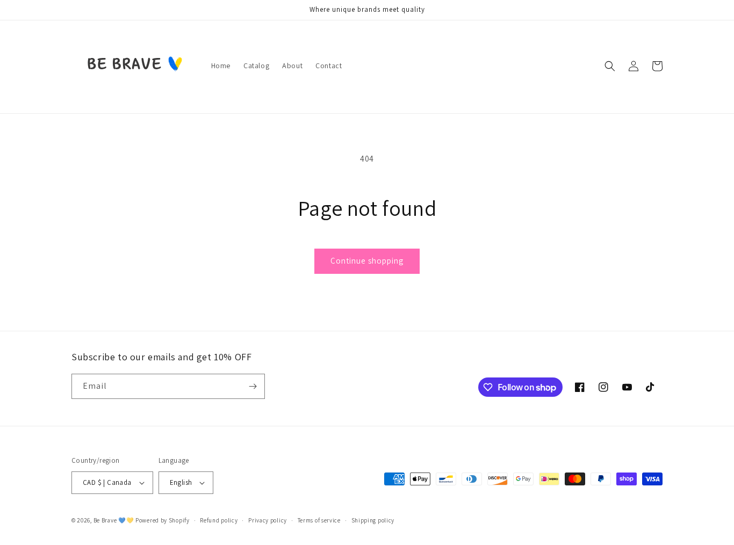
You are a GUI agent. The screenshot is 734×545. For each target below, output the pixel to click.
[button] (610, 66)
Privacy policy (267, 520)
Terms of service (319, 520)
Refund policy (219, 520)
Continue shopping (367, 261)
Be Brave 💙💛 (113, 520)
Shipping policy (373, 520)
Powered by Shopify (162, 520)
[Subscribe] (252, 386)
